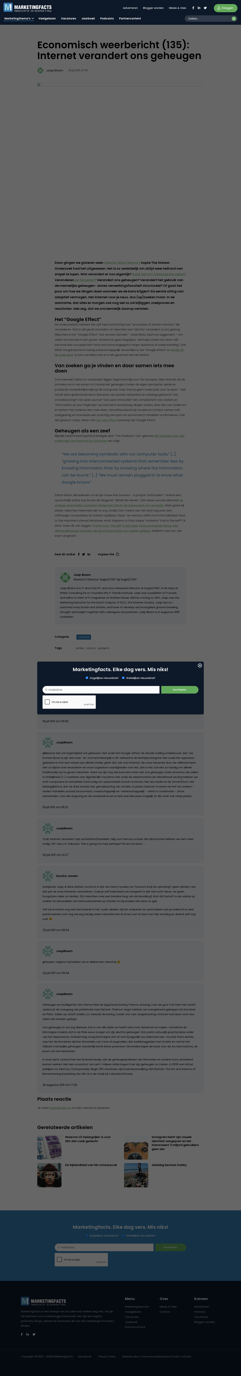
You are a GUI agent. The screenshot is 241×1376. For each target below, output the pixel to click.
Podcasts (107, 18)
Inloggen (227, 8)
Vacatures (68, 18)
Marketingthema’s (17, 18)
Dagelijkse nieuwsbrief (104, 678)
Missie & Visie (177, 8)
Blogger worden (153, 8)
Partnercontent (130, 18)
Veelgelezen (47, 18)
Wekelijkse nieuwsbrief (140, 678)
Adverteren (130, 8)
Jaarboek (88, 18)
